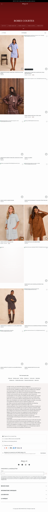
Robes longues (22, 25)
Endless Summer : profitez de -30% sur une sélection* (24, 1)
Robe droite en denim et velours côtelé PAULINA (36, 200)
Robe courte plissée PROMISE (7, 200)
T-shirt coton (32, 378)
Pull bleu (21, 378)
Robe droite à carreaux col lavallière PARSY (11, 325)
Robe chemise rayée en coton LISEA (33, 115)
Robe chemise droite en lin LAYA (32, 367)
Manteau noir (11, 380)
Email (2, 470)
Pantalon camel (16, 378)
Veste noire (36, 380)
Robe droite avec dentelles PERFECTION (34, 284)
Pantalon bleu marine (19, 380)
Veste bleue (38, 378)
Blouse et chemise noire (29, 380)
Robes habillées (12, 25)
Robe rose (10, 378)
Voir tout (4, 25)
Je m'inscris (43, 453)
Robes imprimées (41, 25)
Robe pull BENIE (28, 157)
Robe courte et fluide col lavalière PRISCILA (11, 367)
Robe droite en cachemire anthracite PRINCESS (36, 325)
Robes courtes (31, 25)
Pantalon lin (26, 378)
